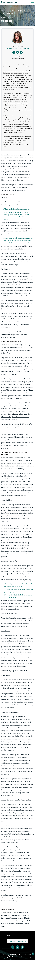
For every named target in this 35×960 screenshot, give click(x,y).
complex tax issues (8, 924)
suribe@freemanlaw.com (17, 58)
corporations (15, 826)
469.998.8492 (17, 56)
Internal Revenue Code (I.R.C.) (17, 458)
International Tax (7, 918)
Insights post (16, 915)
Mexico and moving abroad (16, 190)
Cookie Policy (28, 955)
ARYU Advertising (25, 957)
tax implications (22, 187)
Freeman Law (25, 915)
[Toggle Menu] (32, 2)
